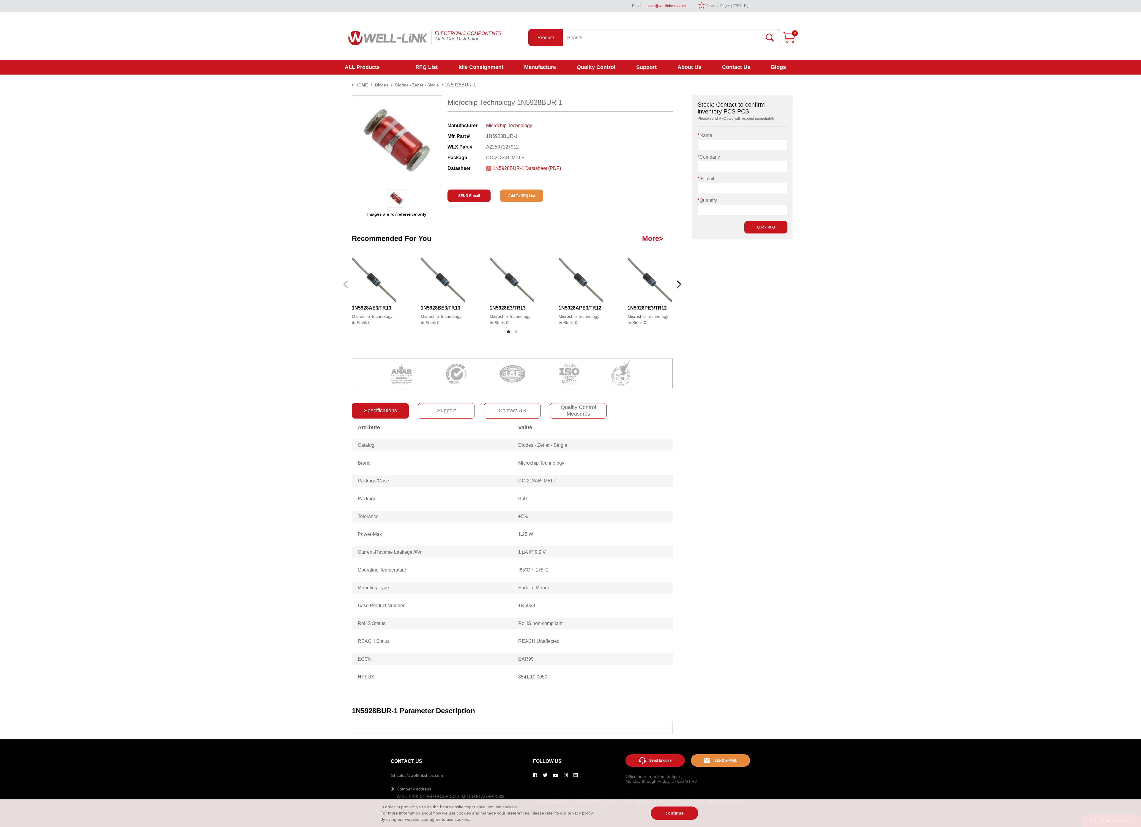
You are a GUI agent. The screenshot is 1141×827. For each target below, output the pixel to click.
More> (652, 238)
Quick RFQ (766, 227)
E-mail (706, 178)
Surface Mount (533, 587)
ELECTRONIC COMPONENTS (468, 33)
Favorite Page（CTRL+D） (728, 6)
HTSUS (366, 676)
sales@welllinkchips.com (667, 6)
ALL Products (362, 67)
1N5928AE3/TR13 (371, 307)
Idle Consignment (480, 67)
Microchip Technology (509, 125)
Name (705, 135)
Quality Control (596, 67)
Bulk (523, 498)
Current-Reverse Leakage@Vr (390, 552)
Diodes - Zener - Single (417, 85)
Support (646, 67)
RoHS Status (371, 623)
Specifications (380, 411)
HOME (361, 85)
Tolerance (368, 516)
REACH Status (374, 641)
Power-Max (370, 534)
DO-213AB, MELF (537, 480)
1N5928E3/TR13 (508, 307)
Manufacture (540, 67)
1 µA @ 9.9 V (532, 552)
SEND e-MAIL (725, 760)
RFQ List (426, 67)
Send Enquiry (660, 760)
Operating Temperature (382, 569)
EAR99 (526, 659)
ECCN (365, 659)
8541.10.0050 (532, 676)
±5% (523, 516)
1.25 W (525, 534)
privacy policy (580, 813)
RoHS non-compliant (540, 623)
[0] (789, 41)
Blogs (778, 67)
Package (367, 498)
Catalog (366, 445)
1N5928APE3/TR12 (580, 307)
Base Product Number (381, 605)
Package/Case (373, 480)
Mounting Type (373, 587)
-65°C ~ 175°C (533, 569)
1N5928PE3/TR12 (647, 307)
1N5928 (526, 605)
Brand (364, 462)
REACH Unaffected (539, 641)
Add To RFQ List (521, 196)
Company (709, 157)
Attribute (369, 427)
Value (525, 427)
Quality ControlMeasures (578, 410)
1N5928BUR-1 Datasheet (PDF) (527, 168)
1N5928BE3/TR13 (440, 307)
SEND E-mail (469, 196)
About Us (689, 67)
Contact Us (736, 67)
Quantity (707, 200)
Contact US (512, 411)
